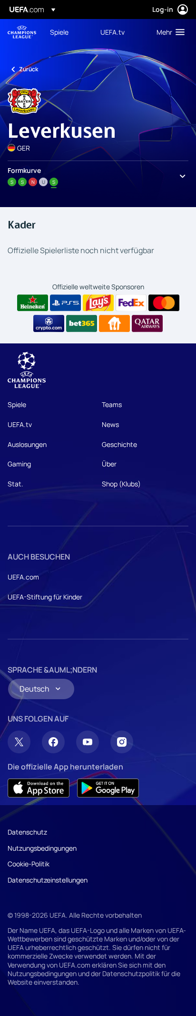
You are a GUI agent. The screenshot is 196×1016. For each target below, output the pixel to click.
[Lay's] (98, 303)
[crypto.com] (48, 323)
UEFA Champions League (22, 32)
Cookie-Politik (28, 863)
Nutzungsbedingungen (42, 848)
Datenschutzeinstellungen (48, 879)
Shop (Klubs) (121, 483)
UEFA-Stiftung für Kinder (45, 596)
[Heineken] (32, 303)
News (110, 424)
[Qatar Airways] (147, 323)
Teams (112, 404)
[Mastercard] (163, 303)
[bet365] (81, 323)
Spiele (17, 404)
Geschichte (119, 444)
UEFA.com (23, 576)
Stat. (15, 483)
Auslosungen (27, 444)
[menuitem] (67, 32)
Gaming (19, 463)
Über (109, 463)
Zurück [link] (28, 69)
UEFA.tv (20, 424)
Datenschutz (27, 831)
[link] (59, 32)
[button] (168, 32)
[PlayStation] (65, 303)
